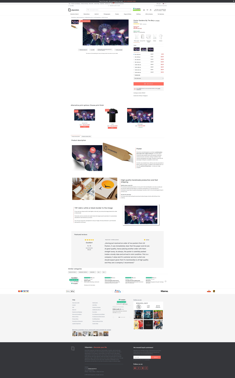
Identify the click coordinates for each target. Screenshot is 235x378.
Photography (107, 14)
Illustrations (87, 14)
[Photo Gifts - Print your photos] (144, 10)
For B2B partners (96, 318)
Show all (89, 249)
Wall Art (97, 14)
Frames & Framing (84, 3)
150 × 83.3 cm (138, 72)
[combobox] (109, 9)
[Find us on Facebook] (138, 368)
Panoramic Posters (83, 272)
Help (69, 3)
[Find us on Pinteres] (142, 368)
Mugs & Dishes (127, 14)
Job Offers (94, 305)
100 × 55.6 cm (138, 64)
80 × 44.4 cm (138, 62)
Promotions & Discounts (119, 3)
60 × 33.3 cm (137, 59)
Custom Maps (96, 3)
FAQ (73, 307)
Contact (74, 305)
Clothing (138, 14)
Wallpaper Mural (148, 41)
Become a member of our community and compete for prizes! (91, 329)
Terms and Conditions (77, 314)
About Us (74, 309)
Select (84, 126)
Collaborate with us (96, 309)
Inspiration (102, 3)
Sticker (154, 40)
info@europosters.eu (92, 368)
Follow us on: (137, 300)
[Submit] (88, 9)
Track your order (75, 302)
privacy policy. (147, 359)
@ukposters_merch (142, 303)
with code (140, 28)
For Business (161, 14)
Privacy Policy (75, 318)
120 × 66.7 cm (138, 69)
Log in (159, 3)
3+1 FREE (72, 5)
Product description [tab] (76, 136)
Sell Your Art (107, 3)
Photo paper (136, 40)
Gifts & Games (149, 14)
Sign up (156, 357)
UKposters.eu (76, 10)
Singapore (92, 272)
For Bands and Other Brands (98, 316)
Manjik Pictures (72, 272)
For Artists (94, 312)
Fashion (160, 40)
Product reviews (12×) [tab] (86, 136)
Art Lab (112, 3)
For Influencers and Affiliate (98, 314)
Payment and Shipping (75, 3)
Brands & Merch (74, 14)
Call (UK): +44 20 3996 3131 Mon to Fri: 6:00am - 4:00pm (160, 10)
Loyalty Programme (76, 323)
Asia (99, 272)
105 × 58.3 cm (138, 67)
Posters (117, 14)
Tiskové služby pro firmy (97, 321)
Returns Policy (75, 316)
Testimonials (95, 302)
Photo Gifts (91, 3)
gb (165, 3)
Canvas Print (142, 40)
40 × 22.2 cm (137, 54)
